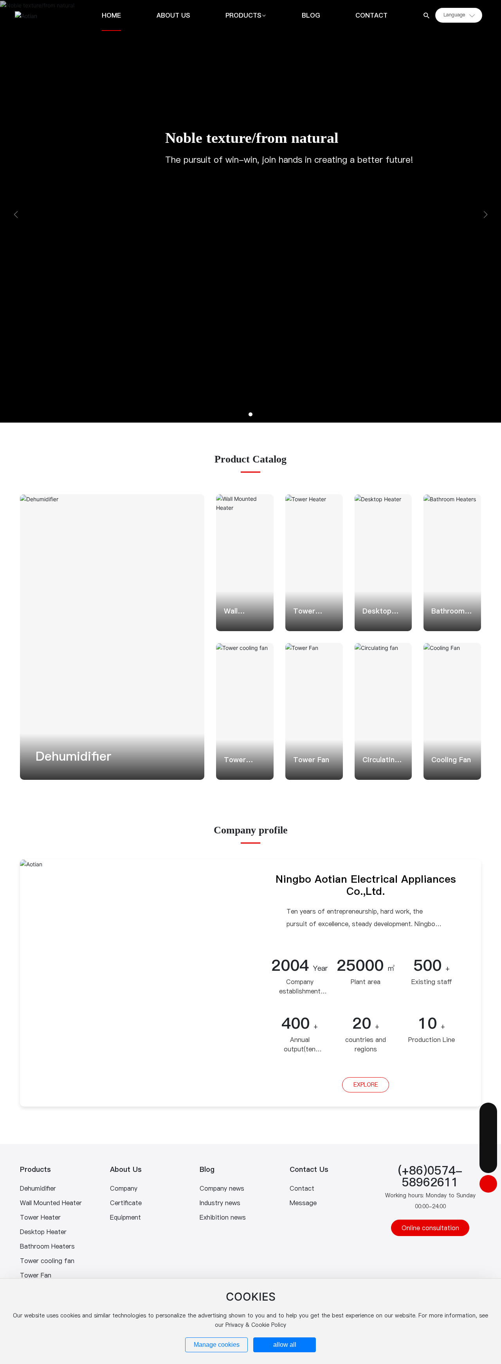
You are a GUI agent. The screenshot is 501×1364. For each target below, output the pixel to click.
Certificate (126, 1202)
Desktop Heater (43, 1231)
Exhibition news (223, 1217)
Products (35, 1169)
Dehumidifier (74, 756)
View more (47, 768)
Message (303, 1202)
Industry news (220, 1202)
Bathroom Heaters (47, 1246)
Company (123, 1188)
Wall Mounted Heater (51, 1202)
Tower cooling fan (47, 1260)
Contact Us (309, 1169)
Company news (222, 1188)
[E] (488, 1129)
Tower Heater (40, 1217)
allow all (284, 1344)
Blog (207, 1169)
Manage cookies (217, 1344)
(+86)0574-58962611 (430, 1176)
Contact (302, 1188)
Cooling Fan (451, 760)
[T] (488, 1146)
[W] (488, 1111)
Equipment (125, 1217)
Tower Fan (311, 760)
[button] (250, 414)
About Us (126, 1169)
